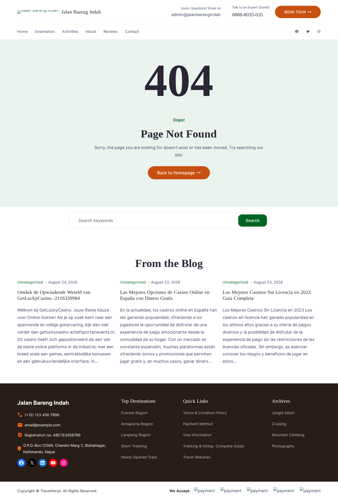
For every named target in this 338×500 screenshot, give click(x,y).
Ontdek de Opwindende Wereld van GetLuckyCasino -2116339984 (53, 295)
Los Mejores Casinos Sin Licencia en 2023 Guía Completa (267, 295)
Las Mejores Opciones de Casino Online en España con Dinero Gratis (164, 295)
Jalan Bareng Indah (81, 12)
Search (253, 220)
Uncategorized (30, 282)
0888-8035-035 (247, 14)
